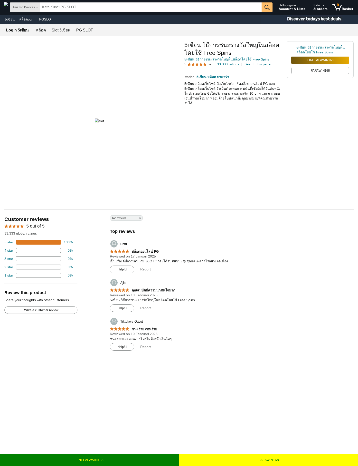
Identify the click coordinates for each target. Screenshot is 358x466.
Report (145, 269)
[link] (293, 50)
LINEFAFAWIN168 (320, 60)
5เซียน (10, 19)
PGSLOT (46, 19)
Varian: (191, 77)
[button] (198, 64)
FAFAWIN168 (268, 460)
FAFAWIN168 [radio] (320, 70)
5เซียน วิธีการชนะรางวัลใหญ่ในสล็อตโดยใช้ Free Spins (226, 59)
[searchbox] (151, 7)
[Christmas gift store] (309, 19)
